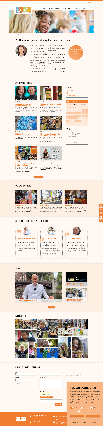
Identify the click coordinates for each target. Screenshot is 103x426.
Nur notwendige (77, 416)
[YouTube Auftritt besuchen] (87, 3)
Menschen (57, 8)
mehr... (75, 56)
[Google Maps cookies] (92, 408)
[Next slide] (92, 22)
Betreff (17, 377)
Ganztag (64, 8)
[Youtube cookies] (82, 408)
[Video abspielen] (38, 287)
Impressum (84, 422)
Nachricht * (42, 377)
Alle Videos (51, 307)
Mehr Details (94, 422)
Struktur (50, 8)
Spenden (84, 8)
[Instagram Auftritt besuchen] (89, 3)
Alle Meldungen (38, 177)
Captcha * (42, 391)
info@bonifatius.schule (62, 416)
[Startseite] (16, 34)
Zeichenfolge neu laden (47, 396)
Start (39, 8)
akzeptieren (71, 374)
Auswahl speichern (93, 416)
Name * (17, 372)
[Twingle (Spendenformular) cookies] (78, 411)
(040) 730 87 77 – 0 (37, 421)
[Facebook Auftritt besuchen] (91, 3)
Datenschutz (75, 422)
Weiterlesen (17, 111)
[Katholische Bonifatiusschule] (21, 419)
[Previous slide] (11, 22)
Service (78, 8)
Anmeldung (71, 8)
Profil (44, 8)
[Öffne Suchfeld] (91, 8)
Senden (57, 404)
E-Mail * (42, 372)
